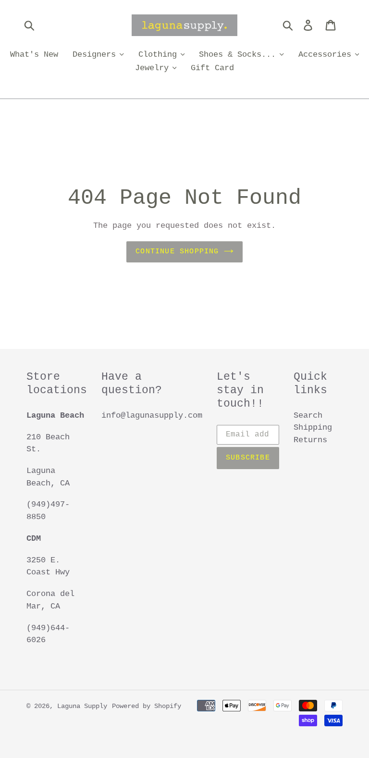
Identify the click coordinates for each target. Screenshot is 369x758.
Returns (310, 440)
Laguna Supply (82, 706)
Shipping (313, 427)
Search (308, 415)
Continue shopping (177, 252)
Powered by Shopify (146, 706)
